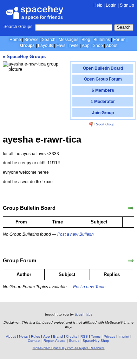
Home (15, 39)
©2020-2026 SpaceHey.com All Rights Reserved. (69, 348)
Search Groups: (18, 26)
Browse (31, 39)
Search (124, 27)
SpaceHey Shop (96, 341)
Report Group (103, 124)
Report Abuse (55, 341)
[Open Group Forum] (130, 260)
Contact (34, 341)
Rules (35, 336)
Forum (119, 39)
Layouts (45, 45)
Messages (68, 39)
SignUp (127, 5)
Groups (27, 45)
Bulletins (101, 39)
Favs (60, 45)
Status (74, 341)
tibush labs (83, 314)
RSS (84, 336)
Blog (85, 39)
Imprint (123, 336)
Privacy (109, 336)
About (111, 45)
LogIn (111, 5)
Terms (95, 336)
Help (98, 5)
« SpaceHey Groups (24, 56)
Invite (73, 45)
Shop (98, 45)
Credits (71, 336)
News (23, 336)
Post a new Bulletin (75, 234)
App (86, 45)
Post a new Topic (89, 286)
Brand (58, 336)
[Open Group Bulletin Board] (130, 208)
